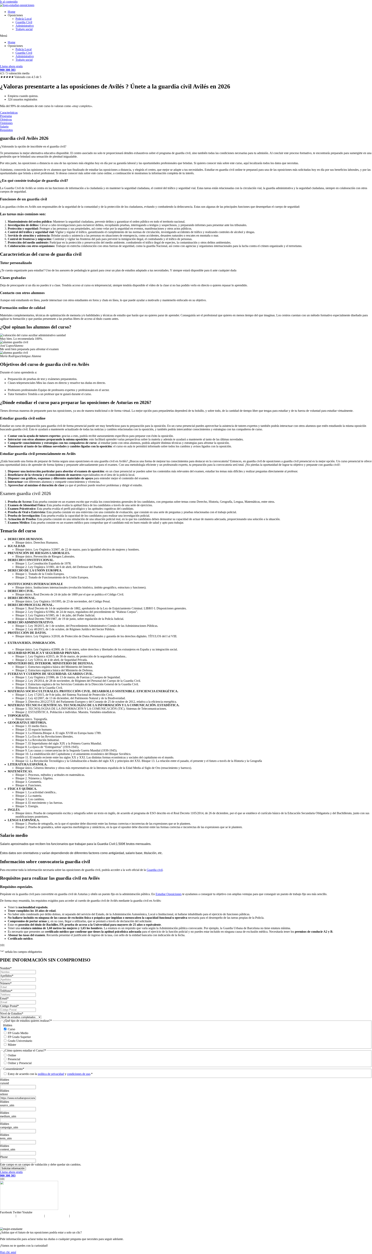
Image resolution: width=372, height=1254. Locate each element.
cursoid (4, 1083)
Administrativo (25, 25)
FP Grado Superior (19, 1037)
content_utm (7, 1149)
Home (11, 11)
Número (6, 983)
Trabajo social (24, 29)
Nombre (6, 968)
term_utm (6, 1138)
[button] (186, 36)
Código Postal (9, 1006)
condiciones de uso (78, 1074)
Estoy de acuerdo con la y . (49, 1074)
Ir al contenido (9, 1)
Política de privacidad (30, 1215)
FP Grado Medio (18, 1033)
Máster (12, 1044)
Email (4, 998)
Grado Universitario (20, 1040)
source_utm (7, 1105)
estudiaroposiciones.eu (194, 1222)
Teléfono (6, 990)
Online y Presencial (20, 1063)
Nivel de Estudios (11, 1013)
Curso (11, 1029)
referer (4, 1094)
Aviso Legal (7, 1215)
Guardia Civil (24, 22)
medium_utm (8, 1116)
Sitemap (75, 1215)
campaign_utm (9, 1127)
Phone (4, 1157)
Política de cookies (57, 1215)
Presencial (14, 1059)
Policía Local (24, 18)
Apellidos (6, 975)
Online (12, 1055)
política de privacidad (51, 1074)
